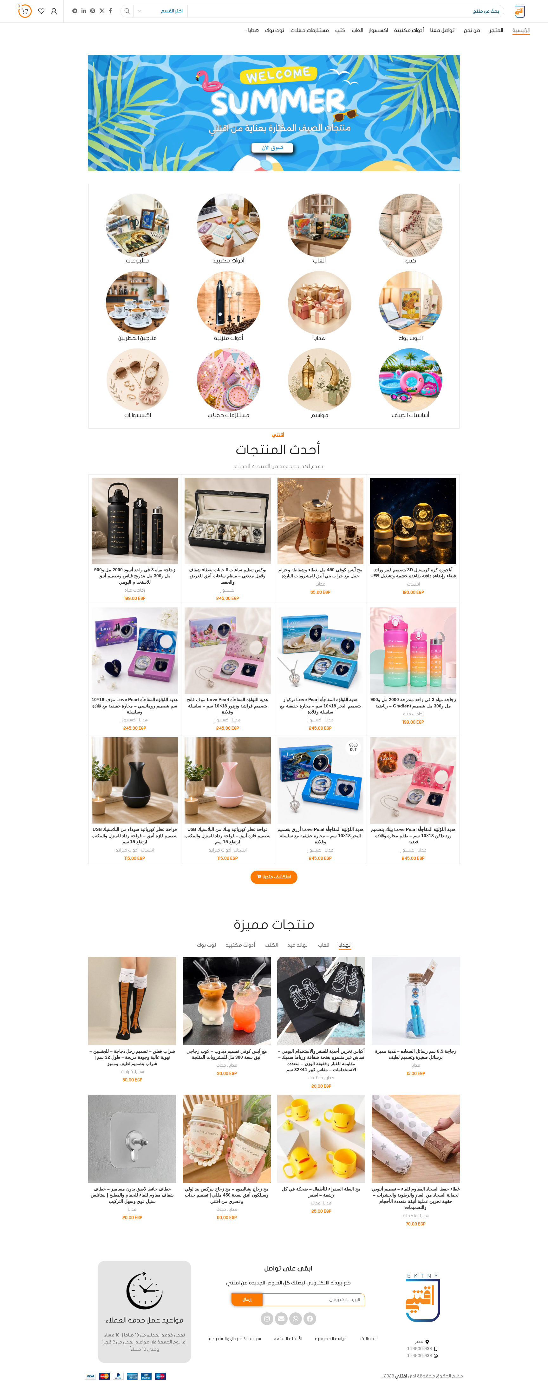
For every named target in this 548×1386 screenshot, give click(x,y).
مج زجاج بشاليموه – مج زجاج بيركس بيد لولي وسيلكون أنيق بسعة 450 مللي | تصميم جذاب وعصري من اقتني (227, 1195)
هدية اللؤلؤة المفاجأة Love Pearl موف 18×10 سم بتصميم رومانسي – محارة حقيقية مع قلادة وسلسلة (135, 705)
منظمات (315, 1078)
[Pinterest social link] (92, 11)
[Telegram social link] (74, 11)
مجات (320, 584)
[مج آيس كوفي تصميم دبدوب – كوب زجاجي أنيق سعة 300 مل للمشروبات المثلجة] (227, 1001)
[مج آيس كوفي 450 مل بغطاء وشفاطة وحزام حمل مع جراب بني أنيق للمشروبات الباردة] (320, 521)
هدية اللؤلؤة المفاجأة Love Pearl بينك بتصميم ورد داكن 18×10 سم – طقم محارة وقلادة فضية (413, 835)
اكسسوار (227, 590)
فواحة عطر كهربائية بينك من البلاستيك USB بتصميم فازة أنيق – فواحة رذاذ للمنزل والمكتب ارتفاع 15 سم (228, 835)
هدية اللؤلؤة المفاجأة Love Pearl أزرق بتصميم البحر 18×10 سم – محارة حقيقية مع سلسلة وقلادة (320, 835)
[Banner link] (274, 113)
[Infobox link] (410, 229)
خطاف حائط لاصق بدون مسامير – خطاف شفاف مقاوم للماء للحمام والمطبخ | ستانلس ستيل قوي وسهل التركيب (132, 1195)
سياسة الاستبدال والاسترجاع (234, 1338)
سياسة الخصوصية (331, 1338)
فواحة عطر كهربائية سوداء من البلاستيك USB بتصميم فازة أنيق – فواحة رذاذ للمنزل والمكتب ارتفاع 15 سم (135, 835)
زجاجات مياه (134, 590)
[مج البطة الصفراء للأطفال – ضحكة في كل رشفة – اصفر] (321, 1139)
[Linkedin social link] (84, 11)
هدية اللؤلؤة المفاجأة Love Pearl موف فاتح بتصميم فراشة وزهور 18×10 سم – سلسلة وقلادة (227, 705)
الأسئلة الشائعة (288, 1338)
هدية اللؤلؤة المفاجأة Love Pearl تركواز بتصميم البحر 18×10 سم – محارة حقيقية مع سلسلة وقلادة (320, 705)
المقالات (368, 1338)
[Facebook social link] (110, 11)
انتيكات (413, 584)
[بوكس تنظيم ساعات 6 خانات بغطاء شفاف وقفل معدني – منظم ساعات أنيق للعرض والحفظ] (228, 521)
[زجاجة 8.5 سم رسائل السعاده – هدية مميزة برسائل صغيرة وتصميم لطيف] (416, 1001)
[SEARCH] (127, 11)
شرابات (127, 1072)
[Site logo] (520, 11)
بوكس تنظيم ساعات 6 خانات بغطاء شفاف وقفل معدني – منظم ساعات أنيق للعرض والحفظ (227, 576)
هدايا (329, 720)
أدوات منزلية (220, 850)
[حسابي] (54, 11)
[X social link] (102, 11)
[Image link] (423, 1297)
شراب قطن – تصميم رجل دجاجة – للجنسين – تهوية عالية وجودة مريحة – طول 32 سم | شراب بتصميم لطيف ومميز (132, 1057)
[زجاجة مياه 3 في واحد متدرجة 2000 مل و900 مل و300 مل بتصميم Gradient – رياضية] (413, 650)
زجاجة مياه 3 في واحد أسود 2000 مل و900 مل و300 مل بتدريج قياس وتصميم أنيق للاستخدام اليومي (134, 576)
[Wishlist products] (41, 11)
